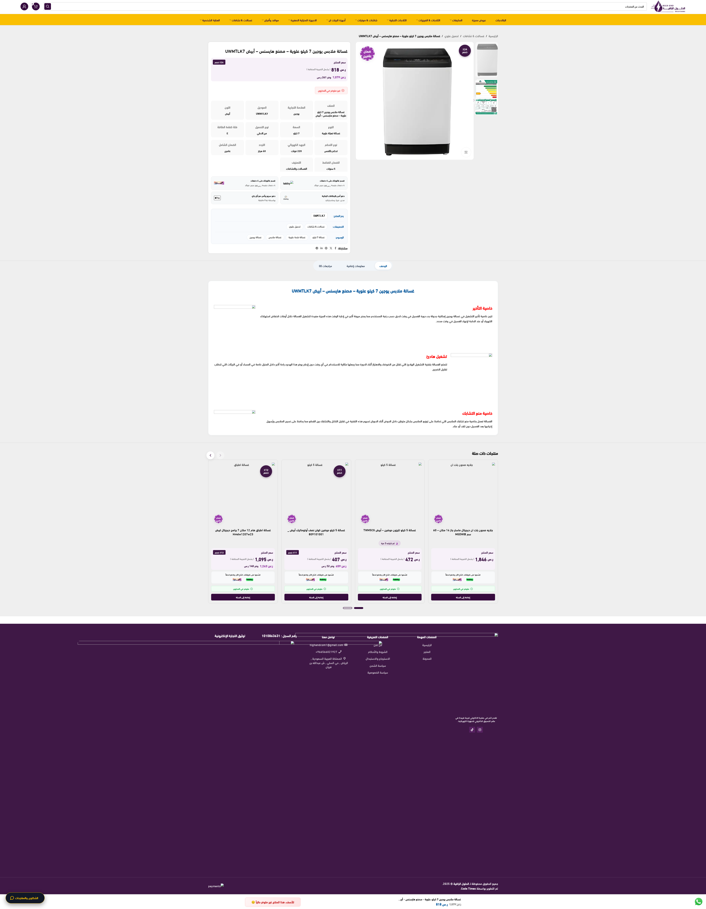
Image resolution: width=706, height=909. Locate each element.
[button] (463, 597)
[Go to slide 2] (347, 608)
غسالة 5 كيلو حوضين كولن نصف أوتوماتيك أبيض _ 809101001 (316, 532)
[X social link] (331, 248)
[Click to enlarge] (466, 152)
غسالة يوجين (256, 237)
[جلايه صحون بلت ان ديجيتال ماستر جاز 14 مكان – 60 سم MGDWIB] (463, 494)
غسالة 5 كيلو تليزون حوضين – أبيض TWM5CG (389, 530)
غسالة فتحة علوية (296, 237)
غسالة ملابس (275, 237)
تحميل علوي (451, 35)
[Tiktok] (472, 730)
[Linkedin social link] (321, 248)
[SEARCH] (47, 6)
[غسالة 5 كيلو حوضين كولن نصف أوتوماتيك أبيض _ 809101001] (316, 494)
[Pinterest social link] (326, 248)
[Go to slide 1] (358, 608)
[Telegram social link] (317, 248)
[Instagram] (480, 730)
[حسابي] (24, 6)
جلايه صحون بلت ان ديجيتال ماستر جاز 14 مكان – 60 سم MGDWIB (463, 532)
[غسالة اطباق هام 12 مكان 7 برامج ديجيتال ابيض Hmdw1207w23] (243, 494)
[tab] (383, 266)
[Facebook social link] (335, 248)
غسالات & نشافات (473, 35)
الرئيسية (493, 35)
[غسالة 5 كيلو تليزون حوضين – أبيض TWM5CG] (390, 494)
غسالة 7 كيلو (318, 237)
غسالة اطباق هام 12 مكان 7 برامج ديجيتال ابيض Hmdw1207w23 (243, 532)
